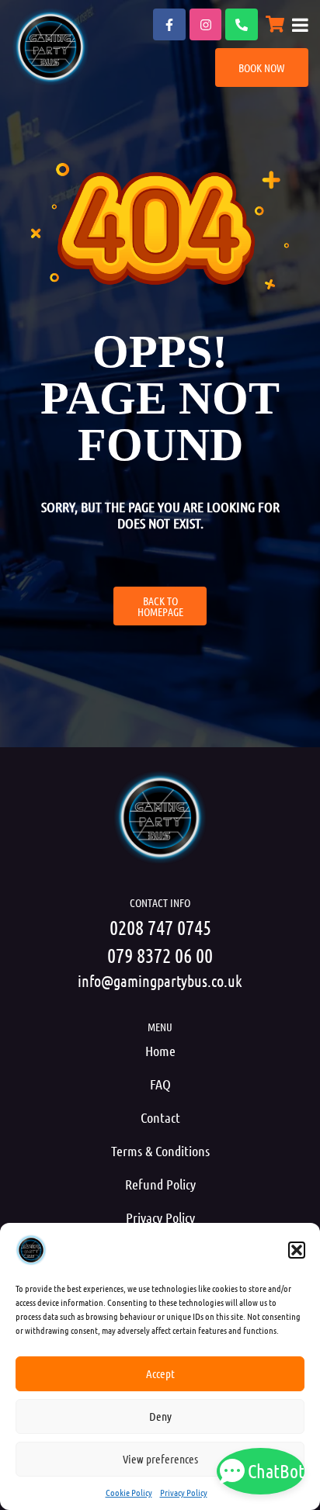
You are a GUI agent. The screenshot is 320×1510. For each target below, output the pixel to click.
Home (160, 1050)
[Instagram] (206, 25)
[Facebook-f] (169, 25)
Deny (160, 1416)
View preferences (160, 1459)
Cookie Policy (129, 1492)
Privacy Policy (183, 1492)
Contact (160, 1117)
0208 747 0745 (160, 927)
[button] (296, 1250)
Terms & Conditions (160, 1150)
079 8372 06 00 (160, 955)
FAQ (160, 1084)
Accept (160, 1373)
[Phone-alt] (241, 25)
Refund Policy (160, 1184)
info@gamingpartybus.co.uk (160, 980)
